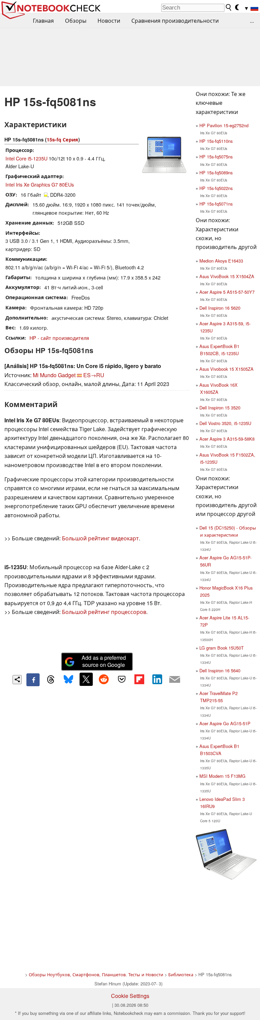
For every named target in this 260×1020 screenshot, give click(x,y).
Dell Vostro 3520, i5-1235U (225, 423)
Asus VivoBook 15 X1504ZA (226, 276)
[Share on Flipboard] (139, 679)
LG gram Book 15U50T (221, 647)
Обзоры (75, 20)
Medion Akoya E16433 (221, 260)
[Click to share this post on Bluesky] (68, 679)
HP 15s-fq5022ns (216, 188)
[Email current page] (174, 679)
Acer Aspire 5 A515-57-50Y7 (227, 292)
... (252, 20)
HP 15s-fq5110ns (216, 141)
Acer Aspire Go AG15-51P (225, 723)
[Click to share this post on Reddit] (104, 679)
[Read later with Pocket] (121, 679)
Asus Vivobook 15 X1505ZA (226, 369)
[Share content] (17, 679)
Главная (43, 20)
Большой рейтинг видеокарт (100, 538)
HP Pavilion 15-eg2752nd (223, 125)
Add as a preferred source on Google (104, 661)
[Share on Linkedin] (157, 679)
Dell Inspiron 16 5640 (219, 670)
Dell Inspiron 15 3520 (219, 407)
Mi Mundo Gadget (54, 375)
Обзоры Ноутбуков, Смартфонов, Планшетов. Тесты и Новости (96, 974)
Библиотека (180, 974)
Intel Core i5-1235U (26, 158)
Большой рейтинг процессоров (104, 612)
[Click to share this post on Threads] (50, 679)
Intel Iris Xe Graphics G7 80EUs (39, 184)
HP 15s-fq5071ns (216, 203)
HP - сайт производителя (59, 337)
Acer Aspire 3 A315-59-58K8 (227, 439)
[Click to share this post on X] (86, 679)
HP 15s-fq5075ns (216, 156)
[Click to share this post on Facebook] (32, 679)
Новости (109, 20)
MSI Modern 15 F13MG (222, 776)
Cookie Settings (130, 996)
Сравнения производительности (175, 20)
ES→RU (93, 375)
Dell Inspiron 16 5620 (219, 308)
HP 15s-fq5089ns (216, 172)
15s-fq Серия (62, 139)
